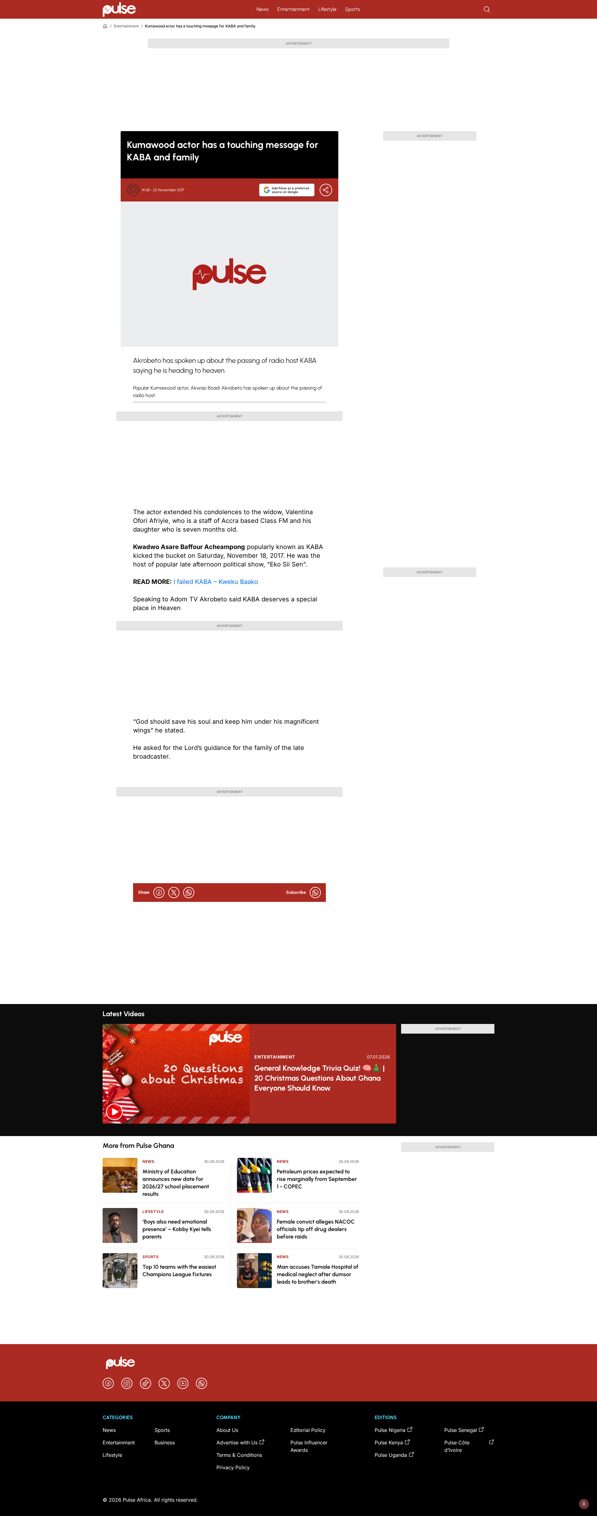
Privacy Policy (233, 1467)
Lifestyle (327, 9)
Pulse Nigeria (390, 1430)
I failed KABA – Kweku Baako (216, 581)
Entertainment (293, 9)
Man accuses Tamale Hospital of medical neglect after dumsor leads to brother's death (318, 1274)
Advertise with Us (236, 1442)
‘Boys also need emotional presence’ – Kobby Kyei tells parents (176, 1229)
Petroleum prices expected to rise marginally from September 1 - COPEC (317, 1179)
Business (165, 1442)
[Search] (487, 9)
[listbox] (298, 1130)
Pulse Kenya (389, 1442)
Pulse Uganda (391, 1455)
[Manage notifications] (584, 1504)
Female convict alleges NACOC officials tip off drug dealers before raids (316, 1229)
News (263, 9)
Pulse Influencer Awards (308, 1446)
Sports (352, 9)
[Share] (326, 190)
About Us (227, 1430)
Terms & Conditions (239, 1455)
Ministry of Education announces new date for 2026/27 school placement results (175, 1182)
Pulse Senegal (460, 1430)
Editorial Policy (308, 1430)
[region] (298, 1130)
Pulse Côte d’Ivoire (457, 1446)
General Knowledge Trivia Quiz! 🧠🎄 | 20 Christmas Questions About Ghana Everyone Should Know (319, 1078)
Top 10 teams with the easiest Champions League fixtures (179, 1270)
